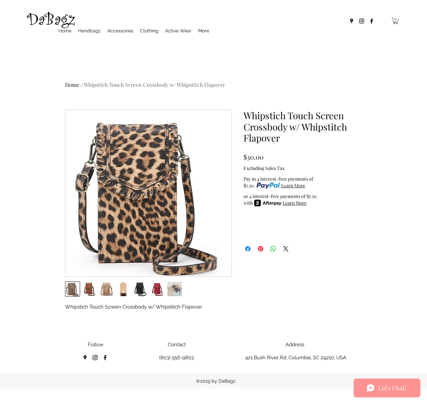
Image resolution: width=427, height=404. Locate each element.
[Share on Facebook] (248, 249)
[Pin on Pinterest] (261, 249)
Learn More (293, 185)
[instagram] (361, 21)
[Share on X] (286, 249)
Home (72, 84)
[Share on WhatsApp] (273, 249)
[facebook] (371, 21)
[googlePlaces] (351, 21)
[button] (396, 20)
